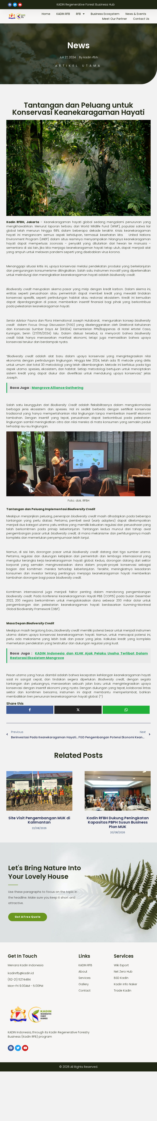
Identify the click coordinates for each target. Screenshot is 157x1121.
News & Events (136, 14)
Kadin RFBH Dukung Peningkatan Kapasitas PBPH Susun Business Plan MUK (118, 822)
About (82, 972)
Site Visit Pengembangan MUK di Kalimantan (39, 820)
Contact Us (141, 19)
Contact (84, 990)
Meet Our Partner (114, 19)
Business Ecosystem (105, 14)
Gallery (83, 984)
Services (84, 978)
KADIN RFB (63, 14)
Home (46, 14)
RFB (78, 14)
